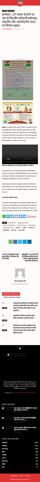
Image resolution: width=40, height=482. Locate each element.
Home (4, 7)
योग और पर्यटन (11, 11)
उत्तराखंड (24, 227)
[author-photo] (20, 278)
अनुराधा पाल (17, 227)
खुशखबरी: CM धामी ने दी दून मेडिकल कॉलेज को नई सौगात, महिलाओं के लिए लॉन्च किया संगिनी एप (30, 257)
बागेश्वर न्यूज (13, 230)
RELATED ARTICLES (11, 294)
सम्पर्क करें (27, 476)
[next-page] (6, 338)
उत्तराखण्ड (10, 7)
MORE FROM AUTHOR (11, 297)
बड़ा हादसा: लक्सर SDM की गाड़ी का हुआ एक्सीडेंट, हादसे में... (25, 409)
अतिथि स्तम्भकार (14, 476)
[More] (34, 242)
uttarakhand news (8, 227)
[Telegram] (25, 242)
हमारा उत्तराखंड (22, 230)
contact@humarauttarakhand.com (24, 393)
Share (31, 216)
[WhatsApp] (11, 242)
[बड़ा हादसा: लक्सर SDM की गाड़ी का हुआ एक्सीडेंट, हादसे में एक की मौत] (7, 410)
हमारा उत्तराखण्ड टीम (8, 29)
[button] (3, 3)
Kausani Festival (21, 225)
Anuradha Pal (12, 222)
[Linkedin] (29, 242)
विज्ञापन (21, 476)
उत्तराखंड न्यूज (31, 227)
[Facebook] (15, 242)
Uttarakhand (32, 225)
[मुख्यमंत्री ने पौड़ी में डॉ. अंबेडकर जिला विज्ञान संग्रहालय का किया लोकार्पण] (7, 317)
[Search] (37, 3)
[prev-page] (3, 338)
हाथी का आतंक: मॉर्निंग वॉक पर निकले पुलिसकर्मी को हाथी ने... (25, 428)
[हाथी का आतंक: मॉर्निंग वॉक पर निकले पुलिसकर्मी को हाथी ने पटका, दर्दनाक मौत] (7, 430)
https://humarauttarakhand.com (20, 284)
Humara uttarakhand (9, 225)
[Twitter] (20, 242)
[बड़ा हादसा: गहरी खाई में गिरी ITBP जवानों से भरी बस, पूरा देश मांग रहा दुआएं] (7, 420)
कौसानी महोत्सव (6, 230)
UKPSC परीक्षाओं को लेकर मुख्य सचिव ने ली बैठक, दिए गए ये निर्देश (10, 256)
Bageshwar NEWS (23, 222)
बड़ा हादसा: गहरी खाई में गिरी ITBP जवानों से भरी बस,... (25, 419)
